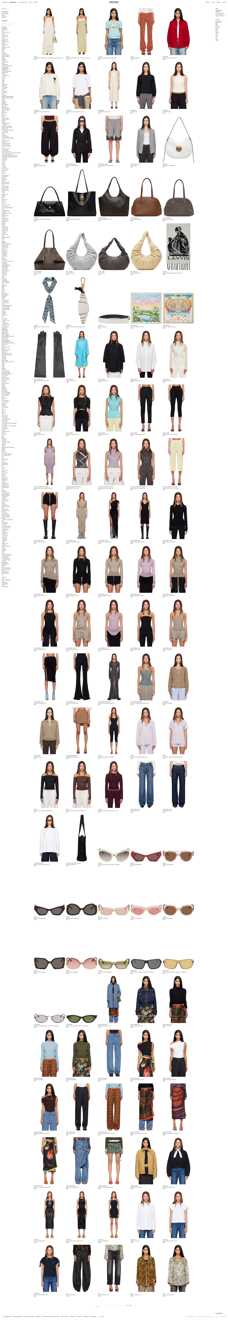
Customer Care (7, 1316)
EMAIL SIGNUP (64, 1316)
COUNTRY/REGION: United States (50, 1316)
